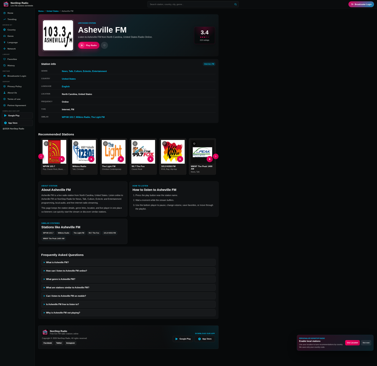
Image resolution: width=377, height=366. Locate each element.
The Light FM (98, 117)
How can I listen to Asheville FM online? (66, 270)
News (65, 71)
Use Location (352, 343)
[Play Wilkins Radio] (91, 159)
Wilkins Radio (83, 117)
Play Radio (91, 45)
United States (53, 11)
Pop (44, 169)
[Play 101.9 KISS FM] (180, 159)
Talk (71, 71)
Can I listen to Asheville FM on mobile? (66, 296)
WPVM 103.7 (68, 117)
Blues (60, 169)
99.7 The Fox (138, 166)
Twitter (59, 343)
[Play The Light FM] (121, 159)
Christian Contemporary (111, 169)
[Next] (216, 156)
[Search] (235, 4)
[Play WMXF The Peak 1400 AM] (210, 159)
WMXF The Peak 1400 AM (53, 239)
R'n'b (163, 169)
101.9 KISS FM (168, 166)
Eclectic (87, 71)
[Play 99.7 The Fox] (150, 159)
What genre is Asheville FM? (60, 279)
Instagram (70, 343)
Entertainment (99, 71)
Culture (78, 71)
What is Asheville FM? (57, 262)
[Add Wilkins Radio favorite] (75, 143)
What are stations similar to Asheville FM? (67, 287)
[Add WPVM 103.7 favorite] (46, 143)
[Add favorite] (104, 45)
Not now (366, 343)
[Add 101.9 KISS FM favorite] (164, 143)
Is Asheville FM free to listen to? (62, 304)
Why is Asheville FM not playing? (63, 312)
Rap (168, 169)
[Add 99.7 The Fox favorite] (135, 143)
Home (41, 11)
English (66, 86)
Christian (80, 169)
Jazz (65, 169)
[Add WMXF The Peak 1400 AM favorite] (194, 143)
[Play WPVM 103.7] (62, 159)
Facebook (48, 343)
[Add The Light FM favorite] (105, 143)
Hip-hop (173, 169)
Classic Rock (52, 169)
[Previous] (41, 156)
